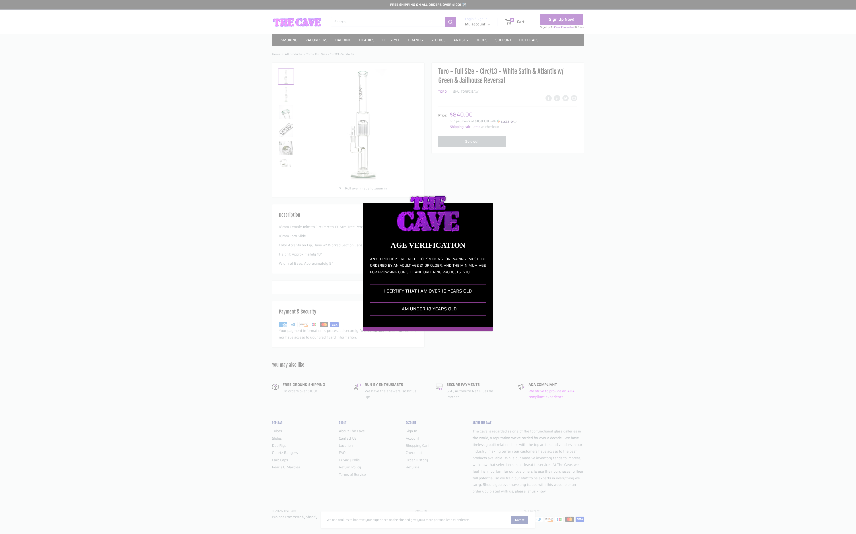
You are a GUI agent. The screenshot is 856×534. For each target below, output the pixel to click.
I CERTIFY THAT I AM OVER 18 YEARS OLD (428, 291)
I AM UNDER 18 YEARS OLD (428, 308)
